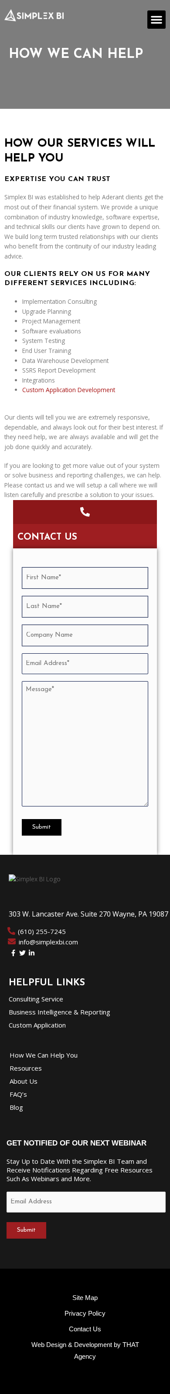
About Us (23, 1081)
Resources (26, 1068)
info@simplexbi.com (48, 941)
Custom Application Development (68, 390)
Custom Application (37, 1025)
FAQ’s (18, 1094)
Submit (41, 827)
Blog (16, 1107)
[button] (156, 19)
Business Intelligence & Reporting (59, 1012)
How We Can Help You (44, 1055)
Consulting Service (36, 998)
